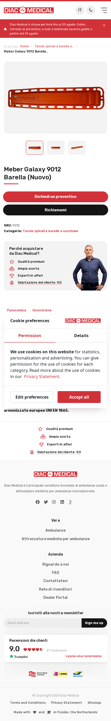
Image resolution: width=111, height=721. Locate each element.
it (80, 10)
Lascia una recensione (84, 656)
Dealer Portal (55, 597)
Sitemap (94, 703)
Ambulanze (55, 530)
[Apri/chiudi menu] (104, 10)
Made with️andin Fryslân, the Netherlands (55, 712)
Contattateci (55, 581)
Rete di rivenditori (55, 589)
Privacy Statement (66, 703)
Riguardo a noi (55, 564)
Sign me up (94, 623)
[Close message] (104, 25)
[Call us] (90, 10)
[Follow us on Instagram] (54, 502)
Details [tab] (81, 335)
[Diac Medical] (29, 10)
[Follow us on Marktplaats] (70, 502)
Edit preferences (32, 397)
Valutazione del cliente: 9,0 (39, 282)
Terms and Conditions (28, 703)
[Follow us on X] (46, 502)
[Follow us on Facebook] (37, 502)
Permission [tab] (29, 335)
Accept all (79, 397)
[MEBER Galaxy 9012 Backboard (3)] (55, 97)
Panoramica (16, 310)
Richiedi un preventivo (55, 197)
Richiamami (55, 210)
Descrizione (42, 310)
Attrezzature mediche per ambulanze (56, 539)
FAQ (55, 572)
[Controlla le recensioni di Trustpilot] (19, 656)
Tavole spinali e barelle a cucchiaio (50, 231)
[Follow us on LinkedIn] (62, 502)
